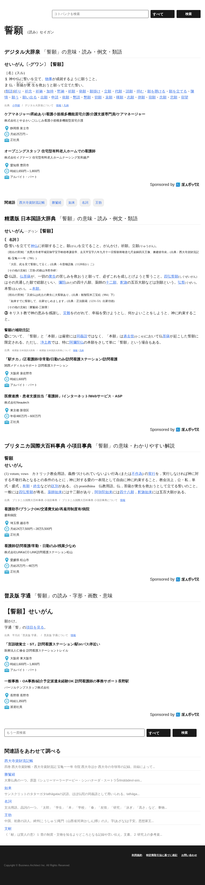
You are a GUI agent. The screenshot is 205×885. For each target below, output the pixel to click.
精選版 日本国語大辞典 (30, 218)
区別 (54, 486)
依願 (65, 97)
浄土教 (45, 342)
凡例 (66, 105)
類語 (9, 91)
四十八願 (127, 492)
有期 (26, 486)
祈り (17, 91)
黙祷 (60, 91)
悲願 (173, 97)
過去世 (128, 336)
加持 (50, 91)
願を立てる (178, 91)
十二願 (111, 282)
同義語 (81, 336)
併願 (141, 97)
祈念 (28, 91)
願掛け (95, 91)
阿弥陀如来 (103, 492)
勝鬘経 (56, 202)
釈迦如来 (145, 492)
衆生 (52, 276)
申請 (54, 97)
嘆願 (119, 97)
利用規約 (137, 855)
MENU (8, 4)
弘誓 (181, 282)
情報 (58, 105)
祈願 (71, 91)
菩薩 (166, 336)
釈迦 (123, 282)
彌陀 (62, 282)
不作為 (137, 474)
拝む (140, 91)
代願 (118, 91)
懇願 (87, 97)
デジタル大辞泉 (22, 52)
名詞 (85, 202)
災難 (66, 313)
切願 (98, 97)
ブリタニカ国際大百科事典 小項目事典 (48, 445)
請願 (129, 91)
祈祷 (39, 91)
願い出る (29, 97)
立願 (107, 91)
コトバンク (24, 14)
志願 (130, 97)
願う (15, 97)
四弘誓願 (171, 276)
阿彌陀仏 (76, 342)
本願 (35, 289)
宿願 (152, 97)
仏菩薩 (25, 276)
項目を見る (35, 627)
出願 (44, 97)
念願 (163, 97)
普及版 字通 (17, 595)
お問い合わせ (189, 855)
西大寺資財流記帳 (32, 202)
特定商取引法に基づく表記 (161, 855)
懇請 (76, 97)
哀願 (109, 97)
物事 (48, 79)
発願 (82, 91)
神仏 (34, 246)
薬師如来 (55, 492)
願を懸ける (156, 91)
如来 (71, 202)
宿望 (184, 97)
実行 (151, 474)
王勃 (98, 202)
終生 (36, 486)
